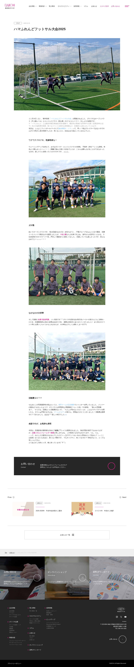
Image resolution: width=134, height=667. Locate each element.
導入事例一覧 (33, 611)
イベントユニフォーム (52, 622)
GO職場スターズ (51, 626)
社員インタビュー (51, 611)
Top (6, 552)
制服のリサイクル (34, 623)
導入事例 (31, 636)
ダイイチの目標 (33, 619)
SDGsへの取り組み (34, 621)
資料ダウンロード (35, 650)
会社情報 (11, 611)
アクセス (11, 613)
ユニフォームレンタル (15, 644)
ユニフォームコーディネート (17, 640)
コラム (31, 628)
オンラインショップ (36, 645)
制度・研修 (49, 614)
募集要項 (48, 613)
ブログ (31, 638)
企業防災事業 (50, 628)
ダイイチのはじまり (15, 614)
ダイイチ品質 (13, 616)
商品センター (13, 632)
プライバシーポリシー (14, 663)
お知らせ (11, 552)
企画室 (11, 626)
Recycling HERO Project (53, 624)
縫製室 (11, 628)
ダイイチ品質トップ (15, 625)
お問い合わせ (113, 639)
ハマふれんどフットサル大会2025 (27, 552)
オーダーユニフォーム (15, 642)
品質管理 (11, 630)
